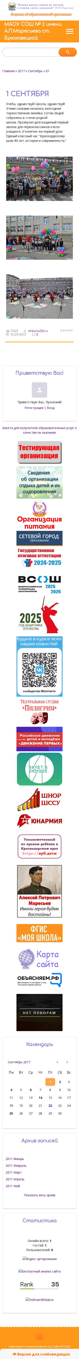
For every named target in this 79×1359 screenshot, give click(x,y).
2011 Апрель (15, 1179)
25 (11, 1113)
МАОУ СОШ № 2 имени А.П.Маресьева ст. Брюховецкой (33, 31)
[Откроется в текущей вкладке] (41, 16)
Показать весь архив (39, 1195)
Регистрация (34, 408)
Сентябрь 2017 (19, 1062)
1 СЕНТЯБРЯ (27, 94)
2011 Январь (15, 1159)
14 (40, 1098)
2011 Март (14, 1172)
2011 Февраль (16, 1165)
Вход (50, 408)
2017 (21, 71)
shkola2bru (38, 331)
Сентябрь (35, 71)
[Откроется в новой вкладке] (39, 545)
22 (50, 1105)
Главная (8, 71)
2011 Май (13, 1186)
